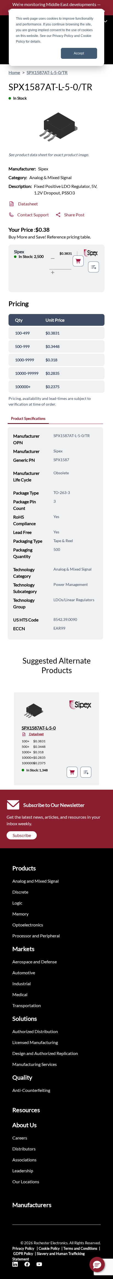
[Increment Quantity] (52, 272)
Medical (19, 994)
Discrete (20, 891)
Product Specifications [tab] (28, 418)
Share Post (74, 214)
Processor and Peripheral (36, 935)
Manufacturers (32, 1204)
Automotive (23, 972)
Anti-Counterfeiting (31, 1090)
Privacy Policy (23, 1248)
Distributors (24, 1148)
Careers (19, 1137)
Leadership (22, 1170)
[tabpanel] (55, 533)
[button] (97, 1264)
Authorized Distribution (35, 1031)
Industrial (21, 983)
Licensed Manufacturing (35, 1042)
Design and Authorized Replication (45, 1053)
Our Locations (25, 1181)
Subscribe (22, 835)
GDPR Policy (23, 1253)
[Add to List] (93, 266)
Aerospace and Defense (34, 961)
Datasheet (28, 203)
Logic (17, 902)
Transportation (26, 1005)
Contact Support (33, 214)
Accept (79, 53)
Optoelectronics (27, 924)
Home (14, 72)
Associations (24, 1159)
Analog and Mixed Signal (35, 880)
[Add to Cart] (78, 260)
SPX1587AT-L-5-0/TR (47, 72)
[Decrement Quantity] (52, 258)
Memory (20, 913)
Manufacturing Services (34, 1064)
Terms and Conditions (80, 1248)
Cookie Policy (49, 1248)
